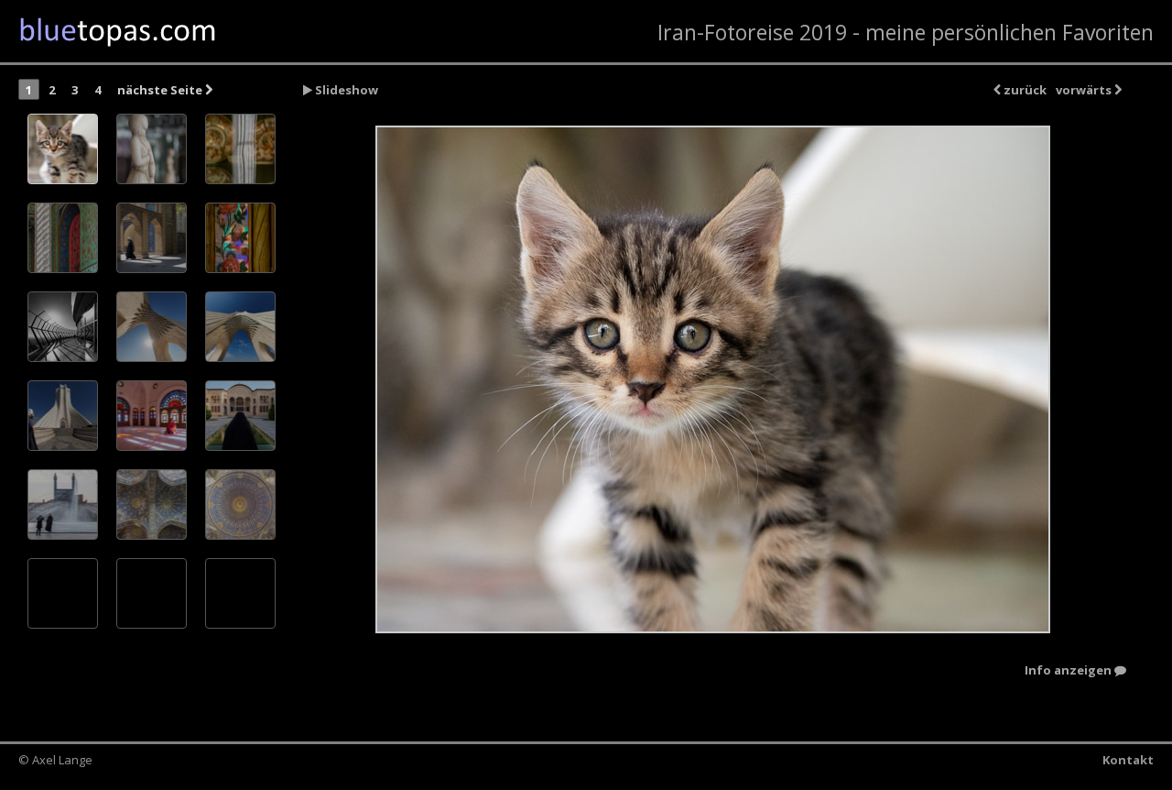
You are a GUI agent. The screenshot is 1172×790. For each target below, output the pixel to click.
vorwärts (1085, 90)
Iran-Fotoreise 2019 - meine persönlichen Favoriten (905, 32)
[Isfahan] (62, 504)
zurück (1024, 90)
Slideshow (345, 90)
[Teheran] (712, 379)
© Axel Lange (55, 760)
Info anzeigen (1069, 671)
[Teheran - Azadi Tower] (62, 326)
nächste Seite (161, 90)
